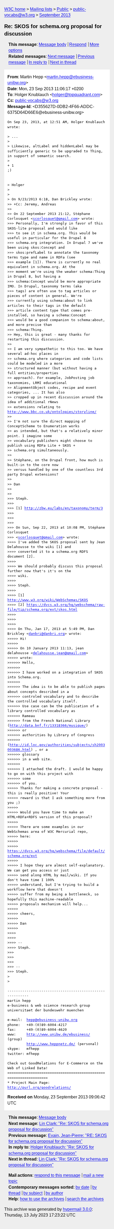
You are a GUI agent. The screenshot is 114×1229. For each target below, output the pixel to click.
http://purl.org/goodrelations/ (39, 1087)
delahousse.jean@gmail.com (59, 653)
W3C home (14, 9)
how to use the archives (42, 1199)
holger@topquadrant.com (76, 94)
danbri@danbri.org (47, 634)
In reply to (38, 62)
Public (63, 9)
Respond (77, 44)
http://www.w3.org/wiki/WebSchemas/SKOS (47, 600)
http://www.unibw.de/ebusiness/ (58, 1034)
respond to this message (57, 1175)
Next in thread (63, 62)
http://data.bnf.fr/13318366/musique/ (48, 725)
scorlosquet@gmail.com (55, 219)
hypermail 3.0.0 (77, 1209)
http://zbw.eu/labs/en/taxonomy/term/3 (63, 508)
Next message (61, 56)
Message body (52, 44)
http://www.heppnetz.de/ (51, 1044)
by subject (32, 1193)
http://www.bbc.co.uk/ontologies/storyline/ (52, 412)
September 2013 (55, 15)
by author (54, 1193)
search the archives (85, 1199)
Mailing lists (41, 9)
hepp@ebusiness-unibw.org (52, 1020)
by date (82, 1187)
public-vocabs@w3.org (36, 100)
